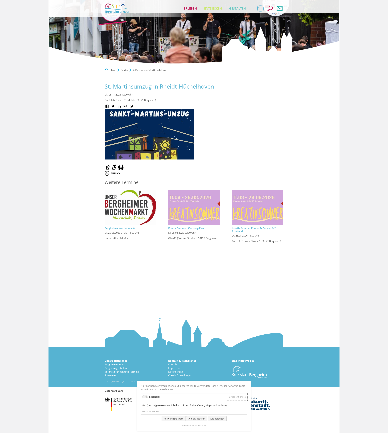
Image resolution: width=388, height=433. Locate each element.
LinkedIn (119, 106)
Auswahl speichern (173, 418)
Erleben (190, 8)
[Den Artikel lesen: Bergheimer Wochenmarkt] (130, 207)
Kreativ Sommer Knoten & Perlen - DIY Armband (254, 230)
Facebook (107, 106)
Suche (270, 8)
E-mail (125, 106)
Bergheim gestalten (116, 368)
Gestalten (237, 8)
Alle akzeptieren (197, 418)
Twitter (113, 106)
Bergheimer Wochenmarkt (120, 228)
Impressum (174, 368)
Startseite (110, 375)
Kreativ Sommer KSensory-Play (186, 228)
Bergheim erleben (115, 364)
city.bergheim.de (106, 70)
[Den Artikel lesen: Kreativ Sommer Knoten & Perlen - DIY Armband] (257, 207)
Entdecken (213, 8)
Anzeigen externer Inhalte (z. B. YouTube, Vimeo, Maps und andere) (188, 405)
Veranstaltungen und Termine (122, 371)
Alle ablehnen (217, 418)
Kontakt (279, 8)
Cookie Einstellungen (180, 375)
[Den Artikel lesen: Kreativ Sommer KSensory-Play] (194, 207)
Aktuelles (260, 8)
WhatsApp (131, 106)
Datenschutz (175, 371)
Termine (124, 70)
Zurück (115, 173)
